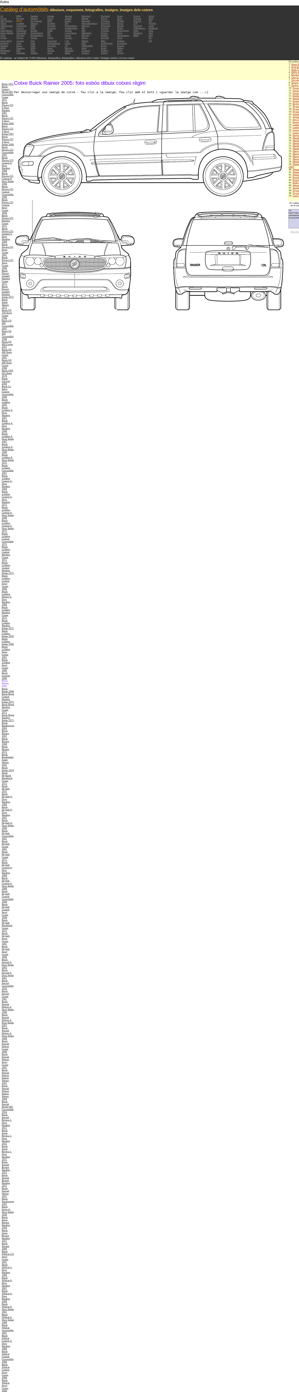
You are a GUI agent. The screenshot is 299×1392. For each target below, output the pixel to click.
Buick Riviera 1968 (5, 741)
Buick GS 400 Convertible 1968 (8, 335)
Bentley (4, 45)
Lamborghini (71, 28)
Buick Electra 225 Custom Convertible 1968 (8, 191)
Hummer (51, 26)
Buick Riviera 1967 (5, 733)
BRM (18, 16)
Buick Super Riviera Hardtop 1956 (6, 1222)
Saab (103, 48)
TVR (135, 23)
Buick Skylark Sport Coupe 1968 (6, 951)
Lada (151, 26)
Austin (3, 38)
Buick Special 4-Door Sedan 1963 (8, 963)
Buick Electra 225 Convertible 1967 (8, 151)
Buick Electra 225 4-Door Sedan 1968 (8, 140)
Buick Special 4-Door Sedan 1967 (8, 974)
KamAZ (152, 23)
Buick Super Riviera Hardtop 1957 (6, 1235)
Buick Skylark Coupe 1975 (6, 855)
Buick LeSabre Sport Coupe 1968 (6, 665)
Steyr (119, 33)
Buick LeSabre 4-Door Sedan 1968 (8, 448)
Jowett (68, 18)
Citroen (20, 38)
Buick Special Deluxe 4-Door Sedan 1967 (8, 1020)
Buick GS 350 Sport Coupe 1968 (7, 314)
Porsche (105, 30)
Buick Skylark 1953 (6, 789)
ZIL (150, 38)
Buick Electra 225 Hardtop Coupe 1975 (7, 220)
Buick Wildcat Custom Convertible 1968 (8, 1356)
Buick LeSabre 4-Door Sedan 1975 (8, 458)
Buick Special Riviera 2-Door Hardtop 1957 (7, 1121)
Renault (105, 38)
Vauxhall (137, 26)
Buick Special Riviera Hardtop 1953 (6, 1167)
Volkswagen (139, 28)
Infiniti (50, 38)
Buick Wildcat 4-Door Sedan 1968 (8, 1318)
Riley (103, 41)
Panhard (105, 16)
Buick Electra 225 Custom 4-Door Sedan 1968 (8, 178)
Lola (67, 41)
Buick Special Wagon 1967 (5, 1192)
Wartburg (137, 33)
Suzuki (120, 45)
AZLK (151, 16)
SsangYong (123, 30)
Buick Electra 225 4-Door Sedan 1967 (8, 130)
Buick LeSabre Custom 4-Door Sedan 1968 (8, 512)
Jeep (49, 53)
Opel (84, 48)
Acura (3, 18)
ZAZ (151, 35)
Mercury (86, 26)
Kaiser (68, 21)
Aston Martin (6, 33)
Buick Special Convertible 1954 (8, 984)
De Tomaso (36, 21)
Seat (119, 18)
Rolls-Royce (107, 43)
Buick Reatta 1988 (8, 690)
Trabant (137, 18)
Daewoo (20, 48)
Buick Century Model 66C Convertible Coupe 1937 (8, 93)
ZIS (150, 41)
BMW (3, 48)
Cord (18, 43)
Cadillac (20, 23)
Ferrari (34, 38)
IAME (50, 30)
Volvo (136, 30)
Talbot (120, 48)
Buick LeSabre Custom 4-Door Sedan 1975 (8, 525)
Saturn (104, 53)
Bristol (3, 53)
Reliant (104, 35)
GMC (33, 48)
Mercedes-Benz (89, 23)
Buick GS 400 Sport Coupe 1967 (7, 353)
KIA (67, 23)
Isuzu (50, 48)
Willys (136, 35)
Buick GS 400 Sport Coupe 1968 (7, 364)
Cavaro (20, 28)
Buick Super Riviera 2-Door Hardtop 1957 (7, 1153)
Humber (51, 23)
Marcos (68, 48)
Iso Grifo (51, 45)
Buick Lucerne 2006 (6, 675)
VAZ (151, 33)
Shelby (120, 21)
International (53, 43)
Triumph (137, 21)
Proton (104, 33)
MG (83, 28)
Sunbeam (122, 43)
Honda (50, 16)
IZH (150, 21)
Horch (50, 18)
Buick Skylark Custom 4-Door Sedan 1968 (8, 883)
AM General (6, 26)
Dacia (19, 45)
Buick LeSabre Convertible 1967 (8, 469)
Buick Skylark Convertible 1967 (8, 834)
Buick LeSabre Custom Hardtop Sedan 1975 (8, 567)
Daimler (34, 16)
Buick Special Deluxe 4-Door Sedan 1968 (8, 1033)
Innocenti (52, 41)
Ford (33, 43)
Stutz (119, 38)
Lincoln (68, 38)
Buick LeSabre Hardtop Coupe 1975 (6, 612)
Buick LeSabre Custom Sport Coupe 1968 (6, 582)
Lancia (68, 30)
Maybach (86, 16)
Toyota (136, 16)
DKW (33, 26)
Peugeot (105, 23)
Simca (120, 23)
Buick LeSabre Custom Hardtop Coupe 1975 (6, 553)
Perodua (105, 21)
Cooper (20, 41)
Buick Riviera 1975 (5, 749)
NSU (84, 43)
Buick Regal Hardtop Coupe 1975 (8, 708)
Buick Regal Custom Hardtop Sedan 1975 (8, 698)
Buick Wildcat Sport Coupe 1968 (5, 1385)
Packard (86, 50)
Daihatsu (20, 53)
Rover (104, 45)
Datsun (34, 18)
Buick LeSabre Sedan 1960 (8, 641)
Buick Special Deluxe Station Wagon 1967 (5, 1076)
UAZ (151, 30)
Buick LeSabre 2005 (6, 402)
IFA (49, 33)
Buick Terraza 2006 (5, 1246)
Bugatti (20, 18)
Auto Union (6, 41)
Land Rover (71, 33)
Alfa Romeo (6, 21)
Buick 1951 (8, 84)
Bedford (4, 43)
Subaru (121, 41)
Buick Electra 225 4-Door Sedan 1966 (8, 119)
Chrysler (20, 35)
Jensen (68, 16)
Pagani (85, 53)
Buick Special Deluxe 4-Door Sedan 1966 (8, 1006)
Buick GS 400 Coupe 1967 (7, 344)
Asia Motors (6, 30)
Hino (33, 50)
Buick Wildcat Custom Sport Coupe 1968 (5, 1371)
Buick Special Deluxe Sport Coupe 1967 (5, 1061)
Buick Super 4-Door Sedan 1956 (8, 1210)
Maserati (69, 50)
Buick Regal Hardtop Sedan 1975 (8, 718)
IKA (49, 35)
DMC (33, 28)
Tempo (120, 53)
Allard (3, 23)
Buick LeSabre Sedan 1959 (8, 633)
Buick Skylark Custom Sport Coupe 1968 (6, 911)
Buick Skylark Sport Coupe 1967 (6, 938)
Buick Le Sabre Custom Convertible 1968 (8, 391)
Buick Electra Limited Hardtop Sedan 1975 (8, 291)
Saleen (104, 50)
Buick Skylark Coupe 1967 (6, 845)
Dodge (34, 30)
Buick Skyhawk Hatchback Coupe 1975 (7, 778)
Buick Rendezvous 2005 (8, 725)
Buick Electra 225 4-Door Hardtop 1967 (7, 107)
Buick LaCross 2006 (6, 381)
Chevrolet (21, 33)
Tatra (119, 50)
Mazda (85, 18)
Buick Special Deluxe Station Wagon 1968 (5, 1092)
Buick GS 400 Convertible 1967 (8, 324)
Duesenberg (37, 35)
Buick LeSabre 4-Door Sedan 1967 (8, 437)
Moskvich (153, 28)
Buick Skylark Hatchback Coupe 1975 (7, 925)
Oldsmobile (87, 45)
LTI (66, 45)
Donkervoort (37, 33)
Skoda (120, 26)
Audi (2, 35)
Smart (120, 28)
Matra (67, 53)
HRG (49, 21)
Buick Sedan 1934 (8, 768)
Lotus (67, 43)
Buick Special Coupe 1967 (5, 995)
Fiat (32, 41)
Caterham (21, 26)
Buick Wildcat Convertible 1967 (8, 1329)
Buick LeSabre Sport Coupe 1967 (6, 651)
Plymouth (105, 26)
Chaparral (21, 30)
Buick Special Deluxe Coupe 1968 (5, 1046)
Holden (34, 53)
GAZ (151, 18)
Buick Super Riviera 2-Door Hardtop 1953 (7, 1137)
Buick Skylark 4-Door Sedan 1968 (8, 824)
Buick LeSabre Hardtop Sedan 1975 (8, 624)
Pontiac (105, 28)
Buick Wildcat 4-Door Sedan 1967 (8, 1308)
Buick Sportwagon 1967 (8, 1201)
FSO (33, 45)
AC (2, 16)
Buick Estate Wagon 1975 (5, 303)
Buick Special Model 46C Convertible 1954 (8, 1106)
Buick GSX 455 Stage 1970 (7, 373)
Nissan (85, 41)
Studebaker (123, 35)
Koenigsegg (71, 26)
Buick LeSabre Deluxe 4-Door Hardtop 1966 (7, 598)
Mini (84, 30)
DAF (18, 50)
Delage (34, 23)
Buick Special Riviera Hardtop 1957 (6, 1180)
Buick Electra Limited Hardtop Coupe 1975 (6, 277)
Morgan (85, 35)
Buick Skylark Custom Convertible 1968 (8, 896)
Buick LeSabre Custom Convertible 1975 (8, 538)
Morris (85, 38)
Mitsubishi (86, 33)
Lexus (68, 35)
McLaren (86, 21)
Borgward (5, 50)
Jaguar (50, 50)
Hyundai (51, 28)
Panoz (104, 18)
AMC (2, 28)
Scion (120, 16)
